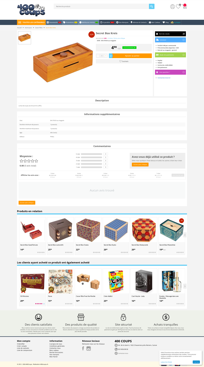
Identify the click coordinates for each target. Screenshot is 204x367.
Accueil (19, 28)
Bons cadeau (54, 350)
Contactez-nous (55, 348)
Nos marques (54, 355)
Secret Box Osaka (82, 245)
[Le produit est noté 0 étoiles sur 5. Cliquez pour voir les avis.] (99, 38)
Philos (52, 137)
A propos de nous (56, 344)
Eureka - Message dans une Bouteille (168, 297)
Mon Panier (54, 357)
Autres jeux (28, 28)
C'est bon (196, 362)
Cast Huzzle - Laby (138, 296)
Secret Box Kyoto (110, 245)
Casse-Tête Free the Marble (85, 296)
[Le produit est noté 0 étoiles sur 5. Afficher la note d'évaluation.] (41, 252)
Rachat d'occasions (56, 352)
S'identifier (21, 344)
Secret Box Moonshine (167, 245)
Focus (50, 296)
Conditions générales (57, 346)
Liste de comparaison (24, 350)
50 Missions (24, 296)
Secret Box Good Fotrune (29, 245)
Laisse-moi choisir (166, 362)
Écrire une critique (119, 38)
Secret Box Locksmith (55, 245)
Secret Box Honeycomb (140, 245)
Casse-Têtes (38, 28)
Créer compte (22, 346)
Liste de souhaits (23, 348)
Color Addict (108, 296)
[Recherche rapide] (151, 6)
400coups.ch (44, 364)
